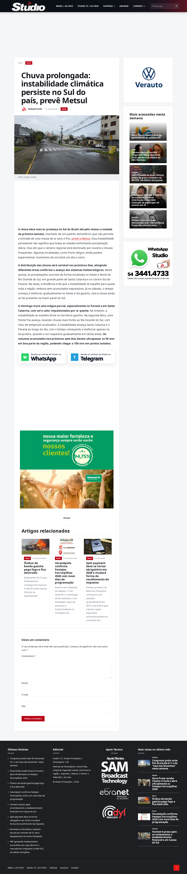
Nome (25, 683)
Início (20, 63)
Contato (138, 6)
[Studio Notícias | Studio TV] (28, 6)
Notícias (108, 6)
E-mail (25, 694)
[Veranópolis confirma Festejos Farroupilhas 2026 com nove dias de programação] (67, 546)
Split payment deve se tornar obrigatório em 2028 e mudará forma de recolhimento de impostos (97, 573)
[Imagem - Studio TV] (148, 263)
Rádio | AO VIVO (64, 6)
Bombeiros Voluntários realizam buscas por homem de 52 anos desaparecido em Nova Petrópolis (26, 833)
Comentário (29, 656)
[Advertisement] (94, 33)
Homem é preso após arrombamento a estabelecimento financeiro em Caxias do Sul (26, 808)
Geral (29, 63)
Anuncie (124, 6)
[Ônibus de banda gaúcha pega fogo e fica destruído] (36, 546)
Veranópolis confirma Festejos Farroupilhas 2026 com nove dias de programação (65, 573)
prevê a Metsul (81, 238)
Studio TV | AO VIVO (88, 6)
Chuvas (66, 518)
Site (23, 706)
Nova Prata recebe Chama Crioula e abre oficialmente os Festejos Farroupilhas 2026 (27, 774)
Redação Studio (35, 109)
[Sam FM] (114, 770)
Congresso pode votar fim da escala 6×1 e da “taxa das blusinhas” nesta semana (27, 762)
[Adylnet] (114, 812)
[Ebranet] (114, 794)
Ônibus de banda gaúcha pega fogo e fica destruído (35, 568)
